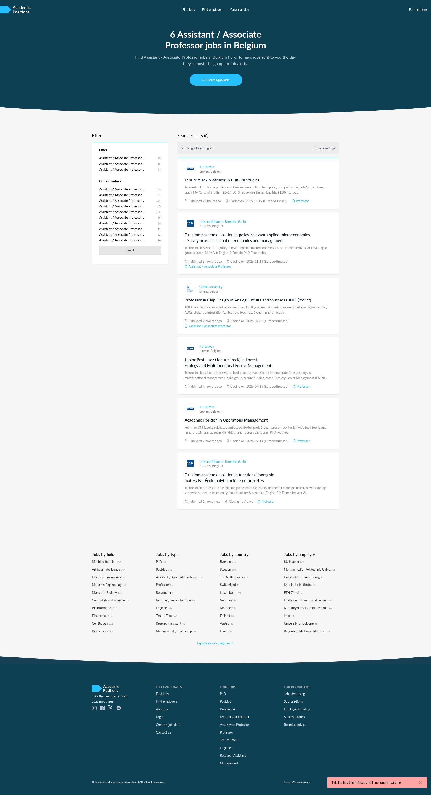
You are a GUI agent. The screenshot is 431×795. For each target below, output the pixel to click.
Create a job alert (217, 80)
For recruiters (418, 9)
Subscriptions (293, 701)
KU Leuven (206, 166)
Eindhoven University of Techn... (308, 600)
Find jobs (188, 9)
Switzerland (230, 584)
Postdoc (164, 569)
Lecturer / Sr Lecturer (234, 716)
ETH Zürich (293, 592)
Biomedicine (103, 631)
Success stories (294, 716)
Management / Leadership (176, 631)
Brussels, (205, 225)
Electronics (102, 615)
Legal (287, 782)
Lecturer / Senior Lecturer (175, 600)
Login (159, 716)
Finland (227, 615)
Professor (302, 201)
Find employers (212, 9)
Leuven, (205, 171)
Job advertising (294, 693)
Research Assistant (233, 755)
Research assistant (170, 623)
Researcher (166, 592)
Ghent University (210, 286)
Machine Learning (106, 561)
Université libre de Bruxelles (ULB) (222, 221)
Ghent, (204, 291)
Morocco (228, 607)
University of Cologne (300, 623)
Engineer (164, 607)
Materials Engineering (109, 584)
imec (289, 615)
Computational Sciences (111, 600)
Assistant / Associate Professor (209, 266)
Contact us (163, 732)
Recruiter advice (295, 724)
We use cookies (301, 782)
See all (130, 250)
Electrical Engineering (109, 577)
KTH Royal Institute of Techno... (308, 607)
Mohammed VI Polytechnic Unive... (310, 569)
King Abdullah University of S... (307, 631)
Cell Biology (102, 623)
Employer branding (297, 709)
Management (229, 763)
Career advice (239, 9)
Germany (228, 600)
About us (162, 709)
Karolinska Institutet (299, 584)
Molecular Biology (107, 592)
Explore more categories (214, 643)
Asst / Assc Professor (234, 724)
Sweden (228, 569)
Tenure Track (166, 615)
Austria (226, 623)
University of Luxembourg (303, 577)
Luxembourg (230, 592)
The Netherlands (234, 577)
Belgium (216, 171)
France (226, 631)
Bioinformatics (104, 607)
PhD (161, 561)
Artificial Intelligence (108, 569)
